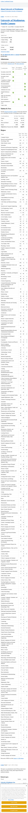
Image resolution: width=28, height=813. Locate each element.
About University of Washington (12, 9)
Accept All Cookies (14, 810)
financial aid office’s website (10, 111)
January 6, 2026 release (19, 758)
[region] (14, 798)
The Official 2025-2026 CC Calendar (11, 54)
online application (20, 63)
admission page (11, 63)
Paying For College (5, 51)
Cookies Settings (14, 802)
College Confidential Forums (7, 1)
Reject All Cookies (14, 806)
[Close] (26, 785)
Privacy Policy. (11, 799)
